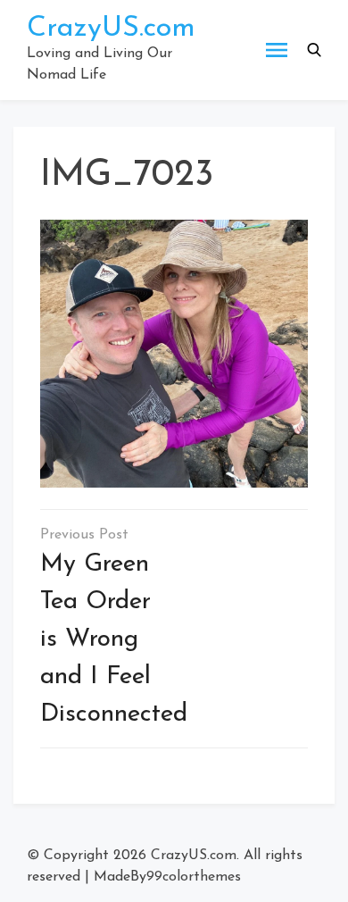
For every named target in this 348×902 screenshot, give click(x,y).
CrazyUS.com (111, 28)
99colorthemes (193, 877)
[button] (314, 50)
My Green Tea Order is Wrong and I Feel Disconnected (113, 639)
